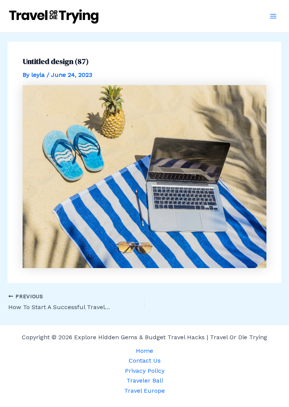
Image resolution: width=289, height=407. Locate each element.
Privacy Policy (144, 370)
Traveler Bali (144, 380)
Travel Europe (144, 390)
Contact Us (145, 360)
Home (144, 350)
